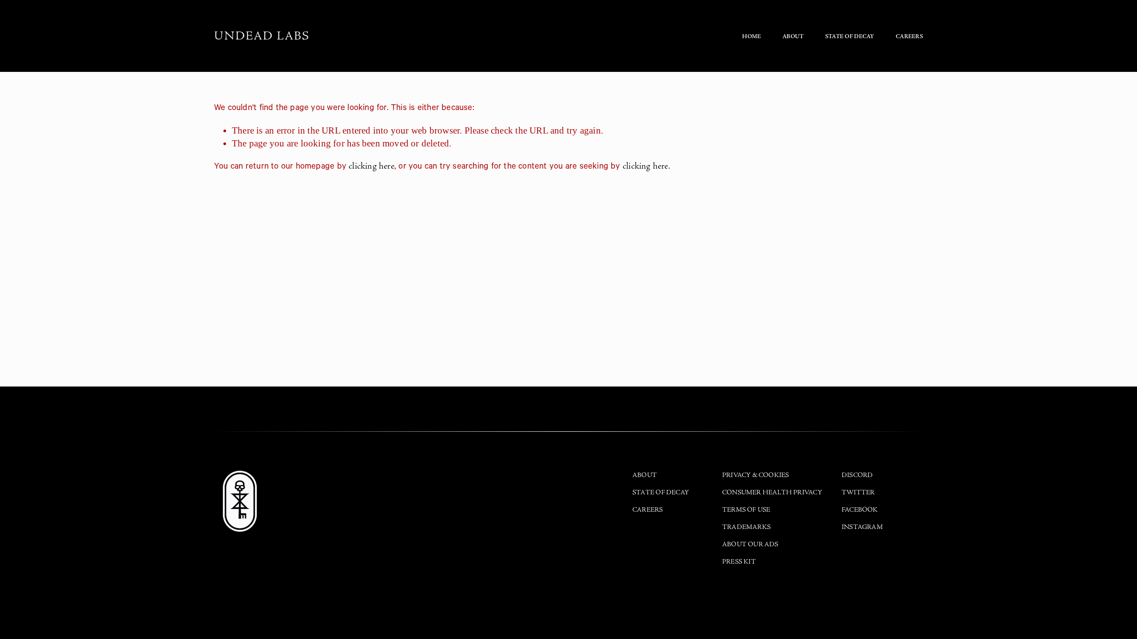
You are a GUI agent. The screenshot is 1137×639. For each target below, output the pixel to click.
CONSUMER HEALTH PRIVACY (772, 492)
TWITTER (858, 492)
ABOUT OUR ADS (750, 544)
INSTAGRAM (862, 527)
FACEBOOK (860, 509)
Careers (909, 36)
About (793, 36)
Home (751, 36)
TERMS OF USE (746, 509)
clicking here (371, 166)
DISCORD (857, 475)
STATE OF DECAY (660, 492)
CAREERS (647, 509)
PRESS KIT (739, 561)
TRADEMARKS (746, 527)
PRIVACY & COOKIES (755, 475)
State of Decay (850, 36)
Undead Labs (262, 36)
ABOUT (644, 475)
